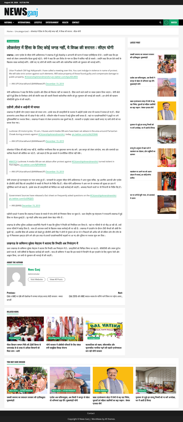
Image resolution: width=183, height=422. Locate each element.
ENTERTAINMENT (52, 22)
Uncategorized (13, 41)
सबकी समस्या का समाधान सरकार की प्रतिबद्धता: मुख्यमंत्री (142, 56)
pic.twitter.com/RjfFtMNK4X (33, 164)
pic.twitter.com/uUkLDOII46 (85, 134)
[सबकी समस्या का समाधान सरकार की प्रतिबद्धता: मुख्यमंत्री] (166, 64)
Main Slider (13, 391)
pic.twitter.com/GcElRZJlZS (21, 198)
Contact (75, 22)
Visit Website (37, 279)
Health (65, 22)
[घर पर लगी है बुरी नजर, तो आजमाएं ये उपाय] (166, 204)
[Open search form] (160, 22)
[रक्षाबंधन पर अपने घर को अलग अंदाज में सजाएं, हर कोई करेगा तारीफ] (166, 181)
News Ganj (34, 269)
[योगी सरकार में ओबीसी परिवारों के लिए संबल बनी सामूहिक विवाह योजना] (64, 329)
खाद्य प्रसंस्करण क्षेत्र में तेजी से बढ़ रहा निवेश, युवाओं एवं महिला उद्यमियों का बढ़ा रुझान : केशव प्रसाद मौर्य (142, 104)
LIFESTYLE (38, 22)
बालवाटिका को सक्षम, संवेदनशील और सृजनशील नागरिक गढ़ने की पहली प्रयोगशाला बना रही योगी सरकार (104, 347)
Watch (174, 22)
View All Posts (56, 279)
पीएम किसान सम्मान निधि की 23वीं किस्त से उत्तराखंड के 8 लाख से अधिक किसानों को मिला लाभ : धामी (24, 347)
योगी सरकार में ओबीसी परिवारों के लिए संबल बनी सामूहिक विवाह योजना (63, 346)
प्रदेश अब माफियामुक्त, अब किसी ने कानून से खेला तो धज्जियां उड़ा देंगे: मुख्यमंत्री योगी (142, 80)
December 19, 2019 (55, 83)
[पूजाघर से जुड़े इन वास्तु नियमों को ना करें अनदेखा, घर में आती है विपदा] (166, 134)
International (24, 22)
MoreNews (97, 419)
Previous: (35, 296)
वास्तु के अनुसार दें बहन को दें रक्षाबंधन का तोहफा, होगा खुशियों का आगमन (142, 151)
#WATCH (13, 161)
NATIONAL (8, 22)
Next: (96, 294)
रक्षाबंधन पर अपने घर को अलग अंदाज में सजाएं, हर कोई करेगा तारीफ (141, 174)
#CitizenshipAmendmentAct (38, 76)
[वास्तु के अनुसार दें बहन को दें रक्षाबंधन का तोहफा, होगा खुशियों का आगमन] (166, 157)
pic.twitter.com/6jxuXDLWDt (64, 76)
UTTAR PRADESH (68, 338)
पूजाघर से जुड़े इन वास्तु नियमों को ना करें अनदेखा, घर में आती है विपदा (142, 126)
